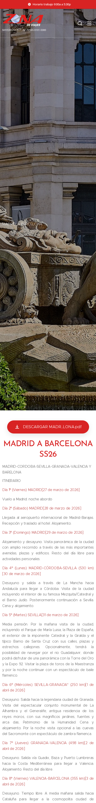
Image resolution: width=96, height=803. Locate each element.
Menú (89, 23)
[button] (80, 23)
